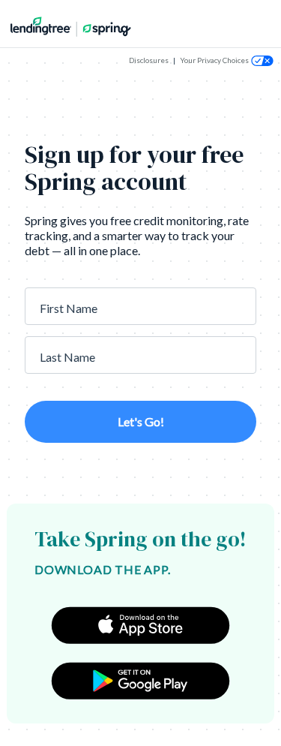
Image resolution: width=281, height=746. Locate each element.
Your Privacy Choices (214, 60)
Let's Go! (141, 421)
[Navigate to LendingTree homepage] (66, 26)
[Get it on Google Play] (140, 680)
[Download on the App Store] (140, 625)
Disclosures (149, 60)
